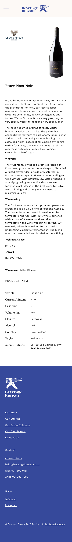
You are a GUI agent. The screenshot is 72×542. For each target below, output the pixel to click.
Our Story (11, 412)
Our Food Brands (15, 431)
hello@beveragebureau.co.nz (22, 464)
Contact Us (12, 437)
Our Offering (12, 418)
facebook (10, 499)
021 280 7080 (20, 476)
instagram (11, 505)
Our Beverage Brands (17, 425)
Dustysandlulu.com (55, 524)
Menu (6, 10)
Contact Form (13, 458)
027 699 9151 (19, 470)
